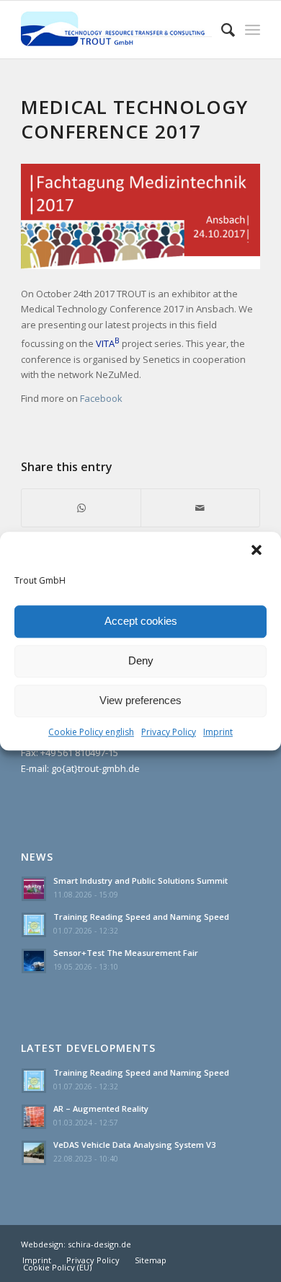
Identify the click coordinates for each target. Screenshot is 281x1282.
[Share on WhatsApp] (81, 508)
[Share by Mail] (200, 508)
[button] (258, 551)
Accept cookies (140, 621)
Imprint (218, 732)
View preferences (140, 700)
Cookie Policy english (91, 732)
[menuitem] (36, 1260)
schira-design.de (99, 1244)
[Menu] (252, 29)
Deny (140, 660)
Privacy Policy (168, 732)
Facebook (101, 398)
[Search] (221, 29)
